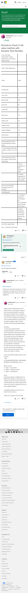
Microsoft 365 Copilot (6, 527)
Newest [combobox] (23, 257)
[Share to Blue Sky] (16, 432)
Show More (8, 402)
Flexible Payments (5, 480)
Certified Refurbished (6, 475)
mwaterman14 (9, 35)
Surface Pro (4, 439)
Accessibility (4, 576)
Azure (3, 536)
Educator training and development (8, 500)
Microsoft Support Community (12, 20)
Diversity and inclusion (6, 573)
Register (19, 2)
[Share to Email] (22, 432)
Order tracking (4, 473)
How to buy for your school (7, 497)
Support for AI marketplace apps (8, 544)
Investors (3, 571)
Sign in (8, 414)
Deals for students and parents (8, 502)
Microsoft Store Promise (6, 478)
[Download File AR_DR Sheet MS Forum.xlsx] (20, 246)
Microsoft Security (5, 514)
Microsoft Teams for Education (7, 492)
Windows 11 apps (5, 456)
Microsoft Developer (6, 539)
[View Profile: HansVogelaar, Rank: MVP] (3, 262)
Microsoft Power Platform (6, 522)
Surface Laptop (4, 441)
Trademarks (18, 587)
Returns (3, 470)
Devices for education (6, 490)
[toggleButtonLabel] (26, 6)
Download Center (5, 466)
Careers (3, 561)
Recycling (10, 589)
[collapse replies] (14, 260)
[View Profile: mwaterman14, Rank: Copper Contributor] (3, 36)
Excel (4, 6)
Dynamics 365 (4, 517)
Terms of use (12, 587)
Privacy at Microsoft (5, 568)
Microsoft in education (6, 487)
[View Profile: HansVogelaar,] (4, 236)
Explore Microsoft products (7, 453)
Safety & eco (4, 589)
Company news (5, 566)
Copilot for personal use (6, 449)
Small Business (4, 529)
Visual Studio (4, 554)
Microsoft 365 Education (6, 495)
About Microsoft (5, 563)
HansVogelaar (10, 235)
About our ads (16, 589)
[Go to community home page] (5, 2)
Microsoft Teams (5, 524)
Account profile (5, 463)
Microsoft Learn (5, 541)
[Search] (15, 2)
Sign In (24, 2)
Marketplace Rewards (6, 551)
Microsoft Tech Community (7, 546)
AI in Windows (4, 451)
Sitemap (3, 586)
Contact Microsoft (10, 586)
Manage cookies (5, 587)
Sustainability (4, 578)
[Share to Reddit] (14, 432)
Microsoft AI (4, 512)
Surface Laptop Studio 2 (6, 444)
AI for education (5, 505)
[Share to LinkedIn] (6, 432)
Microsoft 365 (4, 519)
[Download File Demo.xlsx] (10, 272)
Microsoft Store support (6, 468)
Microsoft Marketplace (6, 549)
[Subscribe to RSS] (19, 432)
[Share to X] (11, 432)
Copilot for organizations (6, 446)
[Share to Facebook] (9, 432)
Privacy (16, 586)
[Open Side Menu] (2, 2)
